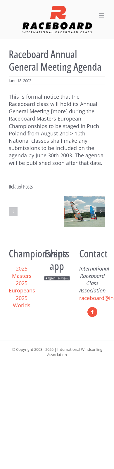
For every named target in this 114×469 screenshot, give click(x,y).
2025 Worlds (21, 301)
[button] (13, 211)
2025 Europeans (22, 287)
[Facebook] (92, 312)
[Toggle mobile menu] (102, 15)
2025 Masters (22, 272)
